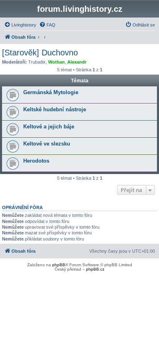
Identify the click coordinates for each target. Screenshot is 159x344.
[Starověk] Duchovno (40, 52)
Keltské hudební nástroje (54, 109)
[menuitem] (20, 25)
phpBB (58, 264)
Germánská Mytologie (50, 92)
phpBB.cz (95, 269)
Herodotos (36, 161)
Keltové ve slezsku (46, 144)
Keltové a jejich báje (48, 126)
